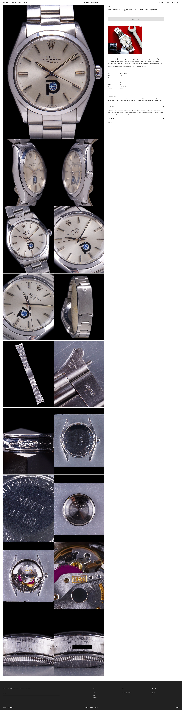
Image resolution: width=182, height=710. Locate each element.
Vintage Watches (6, 2)
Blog (93, 692)
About (94, 688)
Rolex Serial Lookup (126, 692)
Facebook (92, 707)
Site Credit (177, 707)
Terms (8, 707)
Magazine (14, 2)
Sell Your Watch (125, 693)
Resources (124, 688)
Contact (153, 692)
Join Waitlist (135, 19)
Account (173, 2)
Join (59, 693)
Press (94, 695)
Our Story (95, 693)
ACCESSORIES (111, 118)
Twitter (96, 707)
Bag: (178, 2)
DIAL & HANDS (111, 106)
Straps (19, 2)
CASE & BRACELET (112, 96)
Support (154, 688)
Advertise (94, 697)
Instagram (86, 707)
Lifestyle (25, 2)
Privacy (11, 707)
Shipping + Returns (156, 693)
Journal (167, 2)
